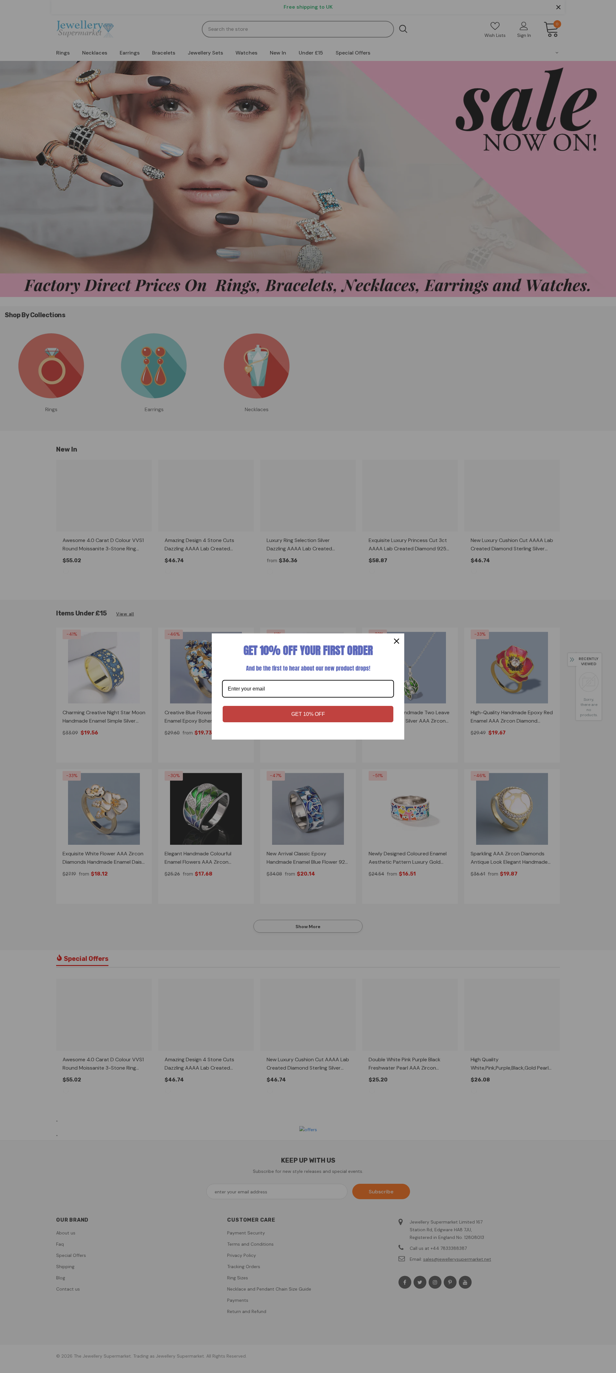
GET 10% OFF (308, 714)
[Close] (396, 641)
